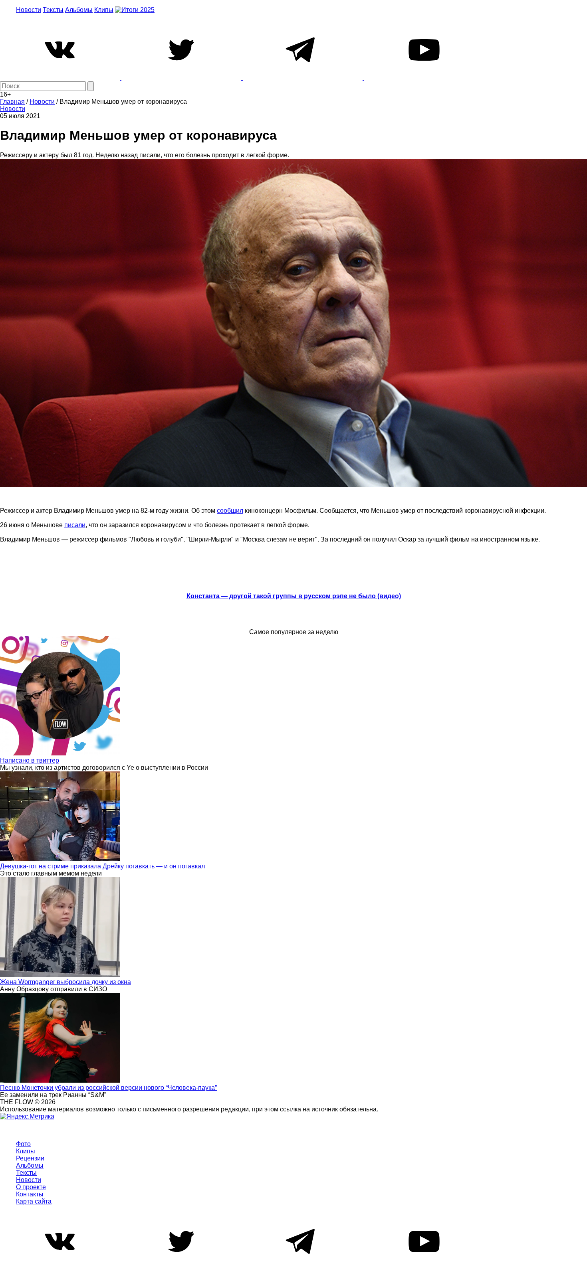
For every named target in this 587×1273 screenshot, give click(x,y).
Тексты (53, 9)
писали (74, 525)
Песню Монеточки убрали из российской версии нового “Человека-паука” (108, 1087)
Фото (23, 1144)
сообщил (230, 510)
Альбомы (79, 9)
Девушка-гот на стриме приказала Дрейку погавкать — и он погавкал (102, 866)
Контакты (30, 1194)
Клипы (103, 9)
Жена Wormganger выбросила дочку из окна (65, 981)
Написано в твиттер (29, 760)
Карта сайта (34, 1201)
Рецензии (30, 1158)
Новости (28, 9)
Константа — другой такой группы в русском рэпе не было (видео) (293, 596)
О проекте (31, 1187)
